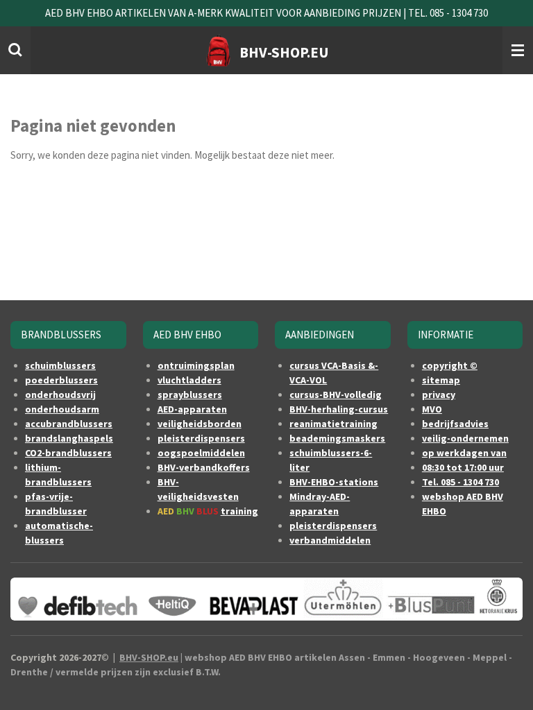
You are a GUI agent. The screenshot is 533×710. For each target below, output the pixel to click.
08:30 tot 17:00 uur (463, 467)
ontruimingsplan (196, 365)
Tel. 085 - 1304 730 (460, 482)
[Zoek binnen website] (15, 50)
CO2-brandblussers (68, 453)
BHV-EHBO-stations (333, 482)
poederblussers (61, 380)
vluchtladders (189, 380)
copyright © (449, 365)
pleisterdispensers (201, 438)
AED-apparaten (192, 409)
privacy (438, 394)
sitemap (441, 380)
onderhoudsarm (62, 409)
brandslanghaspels (69, 438)
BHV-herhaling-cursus (338, 409)
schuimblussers (60, 365)
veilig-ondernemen (465, 438)
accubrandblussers (68, 423)
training (239, 511)
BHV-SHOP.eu (148, 657)
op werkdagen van (464, 453)
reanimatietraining (333, 423)
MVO (432, 409)
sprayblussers (190, 394)
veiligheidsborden (200, 423)
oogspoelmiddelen (201, 453)
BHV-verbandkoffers (204, 467)
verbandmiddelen (330, 540)
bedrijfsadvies (455, 423)
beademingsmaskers (337, 438)
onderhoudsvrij (60, 394)
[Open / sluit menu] (517, 50)
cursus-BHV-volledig (335, 394)
